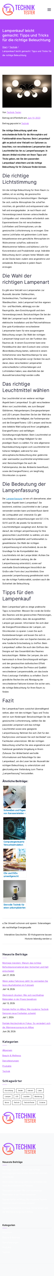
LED (16, 1096)
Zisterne (42, 1102)
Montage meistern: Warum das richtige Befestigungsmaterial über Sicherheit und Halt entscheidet (25, 967)
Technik (25, 123)
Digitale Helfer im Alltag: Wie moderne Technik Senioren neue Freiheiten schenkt (25, 1011)
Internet (30, 1090)
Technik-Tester (14, 112)
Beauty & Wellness (11, 1055)
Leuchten (26, 1096)
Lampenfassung (14, 498)
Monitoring (38, 1096)
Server (7, 1102)
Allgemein (7, 1050)
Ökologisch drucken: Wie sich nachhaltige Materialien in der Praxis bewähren (23, 997)
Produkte (6, 1066)
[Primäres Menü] (49, 9)
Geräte (20, 1090)
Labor (40, 1090)
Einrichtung (9, 1090)
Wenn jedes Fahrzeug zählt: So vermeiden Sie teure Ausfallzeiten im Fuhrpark (25, 983)
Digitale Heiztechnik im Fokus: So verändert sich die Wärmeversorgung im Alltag (26, 1025)
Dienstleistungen (10, 1060)
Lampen (8, 1096)
